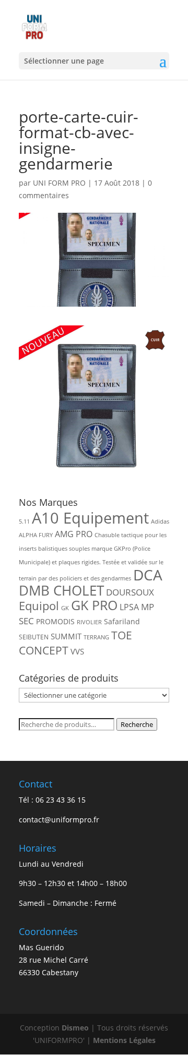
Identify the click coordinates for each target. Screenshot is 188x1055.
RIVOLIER (89, 622)
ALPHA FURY (36, 535)
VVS (77, 651)
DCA (147, 575)
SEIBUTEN (34, 637)
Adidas (160, 521)
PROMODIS (55, 621)
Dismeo (75, 1028)
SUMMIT (66, 636)
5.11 (24, 521)
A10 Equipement (90, 517)
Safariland (122, 621)
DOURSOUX (130, 592)
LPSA (129, 607)
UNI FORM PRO (59, 183)
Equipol (39, 605)
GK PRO (94, 605)
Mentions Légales (124, 1040)
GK (65, 608)
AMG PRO (73, 534)
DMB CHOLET (61, 590)
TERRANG (96, 637)
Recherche (137, 724)
